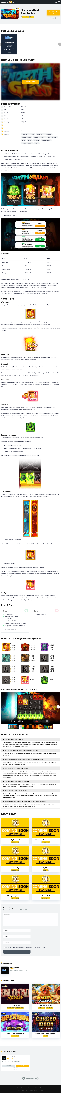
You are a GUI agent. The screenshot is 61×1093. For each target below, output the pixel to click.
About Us (38, 1087)
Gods (23, 140)
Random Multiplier (27, 143)
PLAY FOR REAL (53, 12)
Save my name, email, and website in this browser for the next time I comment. (25, 947)
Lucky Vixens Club (15, 840)
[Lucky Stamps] (46, 866)
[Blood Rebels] (15, 1003)
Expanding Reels (26, 137)
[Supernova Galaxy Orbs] (15, 1031)
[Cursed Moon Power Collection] (46, 1031)
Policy (19, 1090)
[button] (58, 707)
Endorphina (45, 870)
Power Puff (46, 896)
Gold (29, 140)
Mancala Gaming (15, 842)
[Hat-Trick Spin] (15, 866)
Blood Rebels (15, 1005)
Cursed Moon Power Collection (46, 1033)
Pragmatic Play (42, 1007)
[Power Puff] (46, 894)
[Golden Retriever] (46, 1003)
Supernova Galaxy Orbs (15, 1033)
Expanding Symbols (39, 137)
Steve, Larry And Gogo (15, 896)
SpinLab (32, 16)
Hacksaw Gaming (19, 1007)
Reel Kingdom (49, 1007)
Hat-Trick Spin (15, 868)
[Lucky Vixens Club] (15, 838)
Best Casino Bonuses (12, 30)
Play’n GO (46, 1035)
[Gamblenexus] (7, 2)
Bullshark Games (10, 1007)
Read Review (8, 1065)
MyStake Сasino (9, 42)
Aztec (32, 134)
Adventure (24, 134)
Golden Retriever (46, 1005)
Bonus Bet (39, 134)
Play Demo (30, 82)
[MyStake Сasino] (5, 973)
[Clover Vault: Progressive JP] (46, 838)
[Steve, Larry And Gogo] (15, 894)
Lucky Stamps (46, 868)
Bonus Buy (48, 134)
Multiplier (36, 140)
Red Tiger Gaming (15, 898)
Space (36, 143)
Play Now (22, 1065)
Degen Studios (26, 16)
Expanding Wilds (52, 137)
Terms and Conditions (33, 1090)
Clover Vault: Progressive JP (45, 840)
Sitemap (41, 1090)
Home (2, 25)
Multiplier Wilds (46, 140)
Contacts (42, 1087)
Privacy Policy (25, 1090)
